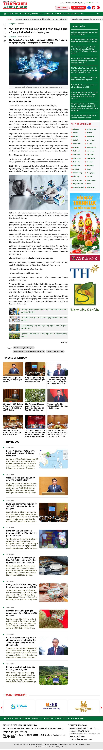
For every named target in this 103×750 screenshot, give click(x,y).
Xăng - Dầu (76, 165)
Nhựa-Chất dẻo (78, 184)
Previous (2, 706)
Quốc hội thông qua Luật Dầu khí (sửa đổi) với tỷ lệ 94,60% (12, 380)
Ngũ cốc (75, 140)
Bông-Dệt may (91, 180)
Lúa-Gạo (76, 129)
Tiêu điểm (10, 14)
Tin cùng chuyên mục (15, 357)
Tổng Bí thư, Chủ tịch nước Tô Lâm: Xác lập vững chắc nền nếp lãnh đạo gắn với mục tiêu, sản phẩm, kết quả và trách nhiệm (57, 433)
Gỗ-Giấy (89, 144)
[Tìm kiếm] (98, 7)
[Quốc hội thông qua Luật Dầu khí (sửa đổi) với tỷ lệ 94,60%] (13, 369)
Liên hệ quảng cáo (78, 7)
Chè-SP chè (76, 144)
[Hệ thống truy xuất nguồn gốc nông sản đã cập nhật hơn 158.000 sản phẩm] (53, 619)
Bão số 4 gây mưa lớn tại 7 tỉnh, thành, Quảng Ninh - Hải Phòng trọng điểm (20, 453)
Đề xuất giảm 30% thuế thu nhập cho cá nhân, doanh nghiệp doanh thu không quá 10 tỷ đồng (13, 407)
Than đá (89, 176)
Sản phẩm (57, 14)
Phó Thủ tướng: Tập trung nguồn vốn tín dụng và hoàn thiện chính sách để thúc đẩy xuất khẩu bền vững (34, 407)
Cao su (75, 133)
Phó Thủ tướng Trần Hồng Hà (23, 348)
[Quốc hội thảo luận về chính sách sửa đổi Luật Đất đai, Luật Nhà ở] (13, 422)
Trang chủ (12, 24)
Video (82, 14)
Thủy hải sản (91, 158)
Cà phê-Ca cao (91, 129)
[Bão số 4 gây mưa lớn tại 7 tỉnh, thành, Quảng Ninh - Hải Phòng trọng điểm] (53, 459)
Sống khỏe (75, 14)
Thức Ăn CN (77, 158)
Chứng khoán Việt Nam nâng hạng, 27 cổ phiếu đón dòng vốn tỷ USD (22, 585)
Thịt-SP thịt (90, 155)
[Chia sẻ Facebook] (4, 40)
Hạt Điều (89, 133)
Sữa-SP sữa (90, 151)
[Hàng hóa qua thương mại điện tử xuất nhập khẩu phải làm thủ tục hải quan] (35, 369)
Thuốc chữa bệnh (78, 187)
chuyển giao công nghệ (55, 351)
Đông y (89, 169)
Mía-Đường (90, 136)
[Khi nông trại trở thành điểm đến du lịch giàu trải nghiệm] (53, 675)
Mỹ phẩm (76, 169)
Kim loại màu (77, 180)
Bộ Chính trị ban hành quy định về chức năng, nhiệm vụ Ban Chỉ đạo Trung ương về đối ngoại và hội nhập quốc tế (57, 381)
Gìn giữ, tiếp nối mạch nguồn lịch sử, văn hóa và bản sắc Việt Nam (84, 116)
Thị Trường (66, 14)
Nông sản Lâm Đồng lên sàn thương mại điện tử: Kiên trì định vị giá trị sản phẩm (41, 19)
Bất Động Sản (91, 187)
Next (101, 706)
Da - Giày (89, 162)
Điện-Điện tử (90, 165)
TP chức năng (77, 173)
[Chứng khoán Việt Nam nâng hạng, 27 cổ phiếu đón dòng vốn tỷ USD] (53, 592)
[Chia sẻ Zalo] (4, 36)
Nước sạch (76, 151)
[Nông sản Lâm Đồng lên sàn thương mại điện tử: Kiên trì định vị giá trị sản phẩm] (53, 539)
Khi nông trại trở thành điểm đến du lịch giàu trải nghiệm (20, 668)
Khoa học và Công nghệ (33, 14)
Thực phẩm (76, 155)
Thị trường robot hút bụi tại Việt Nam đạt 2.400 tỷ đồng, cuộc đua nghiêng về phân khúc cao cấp (21, 560)
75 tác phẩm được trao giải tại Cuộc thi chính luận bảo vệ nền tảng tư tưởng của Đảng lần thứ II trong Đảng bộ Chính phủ (35, 433)
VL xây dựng (90, 173)
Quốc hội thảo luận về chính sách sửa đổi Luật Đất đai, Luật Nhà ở (12, 432)
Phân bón (76, 147)
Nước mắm (76, 162)
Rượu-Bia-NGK (91, 147)
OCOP (89, 184)
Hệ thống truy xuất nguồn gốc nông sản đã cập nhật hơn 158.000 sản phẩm (21, 613)
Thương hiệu (48, 14)
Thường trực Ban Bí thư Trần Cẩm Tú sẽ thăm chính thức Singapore (57, 406)
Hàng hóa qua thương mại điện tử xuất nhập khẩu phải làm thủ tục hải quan (35, 380)
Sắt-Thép (76, 176)
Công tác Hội (19, 14)
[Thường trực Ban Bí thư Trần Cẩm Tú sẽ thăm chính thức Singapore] (57, 395)
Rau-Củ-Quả (91, 140)
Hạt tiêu (75, 136)
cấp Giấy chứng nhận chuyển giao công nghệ (29, 351)
